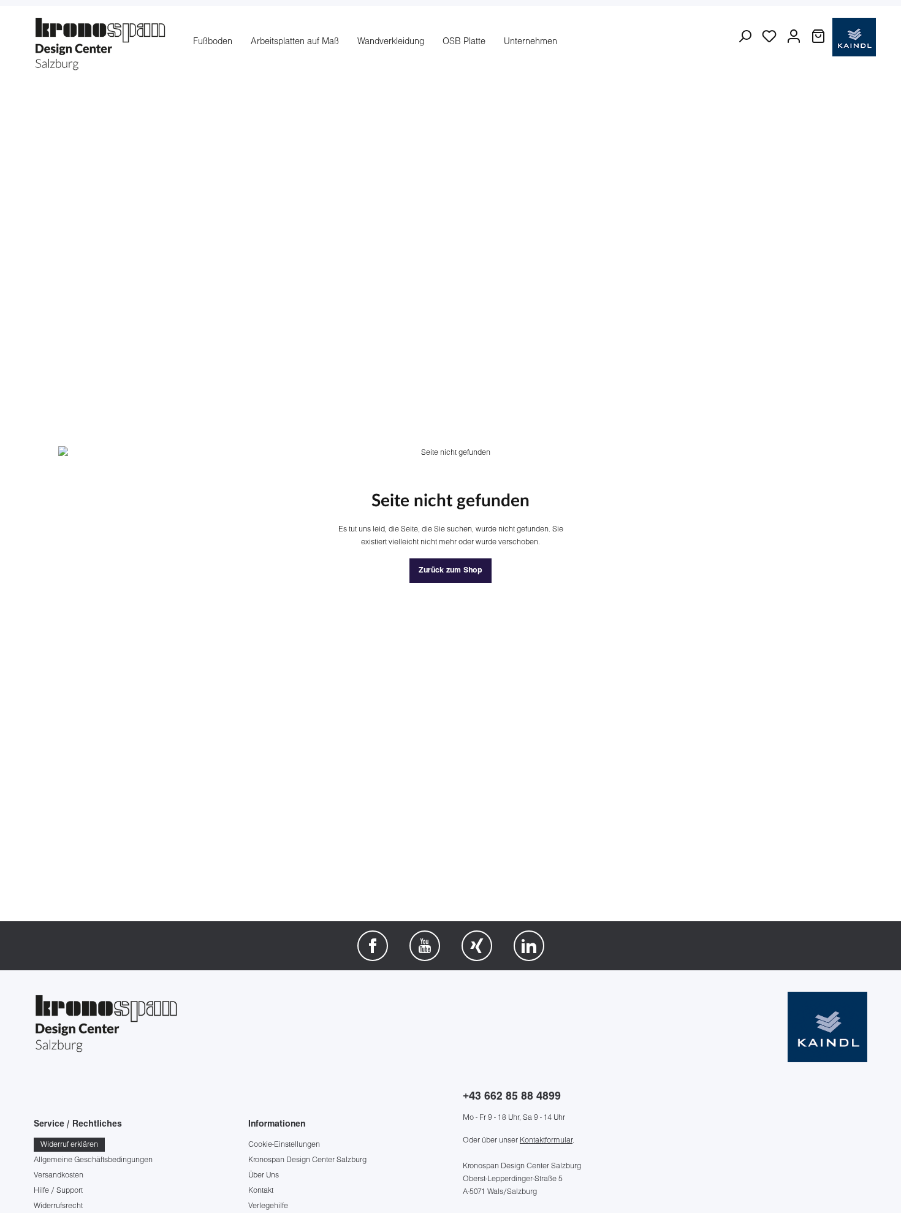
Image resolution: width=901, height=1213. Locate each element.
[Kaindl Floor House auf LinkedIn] (529, 945)
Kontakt (260, 1190)
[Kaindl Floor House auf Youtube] (424, 945)
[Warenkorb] (818, 36)
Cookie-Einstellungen (284, 1144)
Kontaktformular (546, 1140)
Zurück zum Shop (450, 570)
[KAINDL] (827, 1027)
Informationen (276, 1124)
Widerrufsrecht (58, 1206)
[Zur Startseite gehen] (101, 42)
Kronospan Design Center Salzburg (307, 1160)
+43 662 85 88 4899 (512, 1097)
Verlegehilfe (268, 1206)
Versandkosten (58, 1175)
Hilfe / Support (58, 1190)
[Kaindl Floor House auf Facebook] (372, 945)
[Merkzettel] (769, 36)
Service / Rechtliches (78, 1124)
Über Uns (263, 1175)
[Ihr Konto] (793, 36)
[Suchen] (744, 36)
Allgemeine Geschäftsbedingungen (93, 1160)
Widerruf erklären (69, 1144)
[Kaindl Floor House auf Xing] (477, 945)
